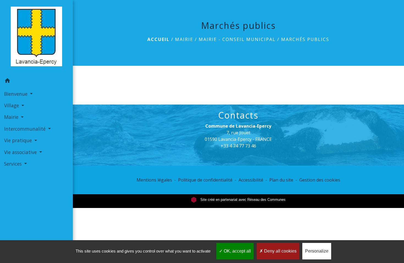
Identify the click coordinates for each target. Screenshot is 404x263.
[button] (36, 81)
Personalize (316, 251)
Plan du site (281, 180)
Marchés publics (305, 39)
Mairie (184, 39)
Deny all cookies (280, 251)
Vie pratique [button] (18, 140)
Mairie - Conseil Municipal (237, 39)
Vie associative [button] (21, 152)
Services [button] (13, 163)
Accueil (158, 39)
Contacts (238, 115)
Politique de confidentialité (205, 180)
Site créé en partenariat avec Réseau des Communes (242, 200)
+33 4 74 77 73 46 (238, 146)
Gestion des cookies (319, 180)
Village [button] (12, 105)
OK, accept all (237, 251)
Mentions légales (154, 180)
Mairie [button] (12, 117)
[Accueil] (36, 37)
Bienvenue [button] (16, 94)
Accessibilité (251, 180)
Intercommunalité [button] (25, 128)
